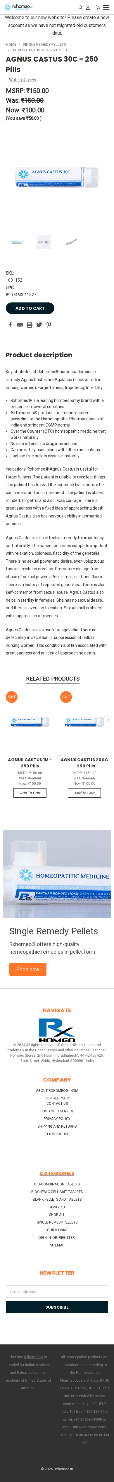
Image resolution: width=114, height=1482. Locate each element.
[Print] (29, 325)
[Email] (20, 325)
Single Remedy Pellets (57, 1222)
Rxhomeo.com (29, 1373)
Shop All (57, 1215)
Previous (7, 719)
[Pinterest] (49, 325)
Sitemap (57, 1245)
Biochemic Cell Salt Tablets (57, 1192)
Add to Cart (30, 792)
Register (67, 1238)
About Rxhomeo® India (57, 1091)
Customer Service (57, 1111)
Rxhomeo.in (33, 1357)
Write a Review (22, 79)
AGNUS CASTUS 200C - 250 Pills (84, 763)
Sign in (45, 1238)
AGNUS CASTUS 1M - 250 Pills (30, 763)
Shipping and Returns (57, 1126)
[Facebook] (10, 325)
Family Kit (57, 1207)
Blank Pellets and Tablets (57, 1199)
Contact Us (57, 1104)
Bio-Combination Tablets (57, 1184)
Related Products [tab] (53, 678)
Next (107, 719)
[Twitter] (39, 325)
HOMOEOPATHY (57, 1098)
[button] (27, 969)
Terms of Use (57, 1134)
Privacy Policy (57, 1119)
